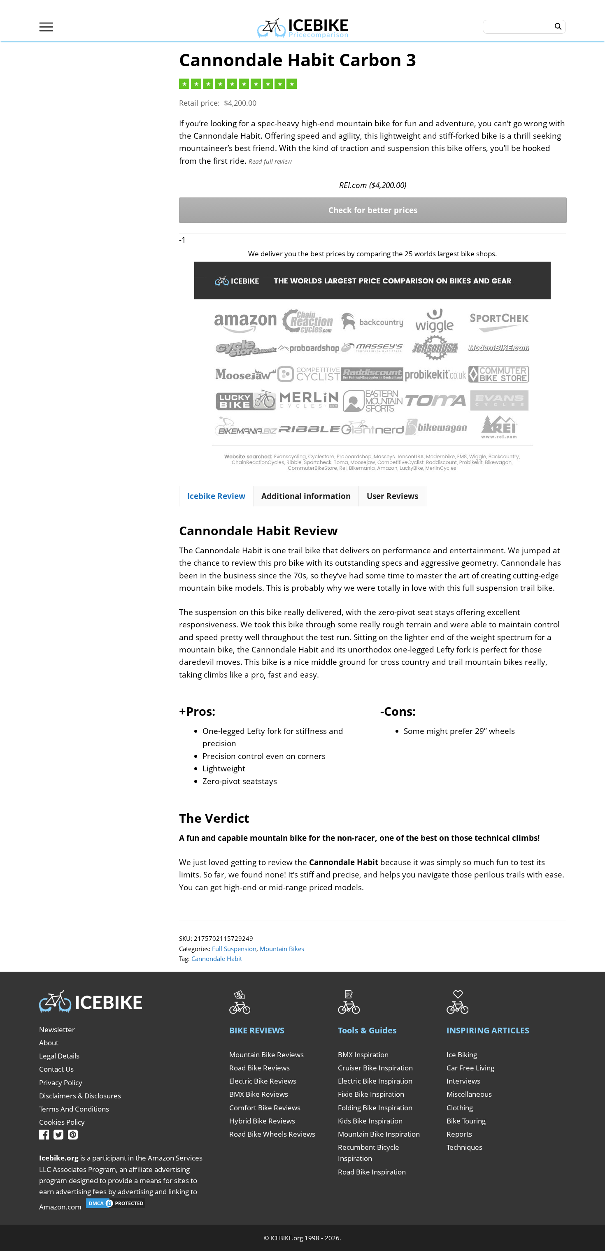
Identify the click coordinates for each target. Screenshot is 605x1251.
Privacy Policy (60, 1082)
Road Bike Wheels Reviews (272, 1134)
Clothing (460, 1107)
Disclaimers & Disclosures (80, 1095)
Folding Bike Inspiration (375, 1107)
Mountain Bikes (282, 949)
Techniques (464, 1147)
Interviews (463, 1081)
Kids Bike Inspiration (370, 1121)
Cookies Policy (62, 1122)
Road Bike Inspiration (372, 1172)
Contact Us (56, 1069)
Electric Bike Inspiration (375, 1081)
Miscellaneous (469, 1094)
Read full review (270, 161)
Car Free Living (470, 1067)
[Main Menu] (46, 27)
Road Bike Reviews (259, 1067)
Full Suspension (234, 949)
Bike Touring (466, 1121)
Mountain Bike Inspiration (379, 1134)
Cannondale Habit (216, 958)
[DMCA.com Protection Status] (116, 1207)
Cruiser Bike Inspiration (375, 1067)
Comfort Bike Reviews (264, 1107)
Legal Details (59, 1056)
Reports (459, 1134)
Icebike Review (216, 496)
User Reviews (392, 496)
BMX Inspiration (363, 1054)
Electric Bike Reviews (262, 1081)
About (48, 1042)
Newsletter (57, 1029)
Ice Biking (462, 1054)
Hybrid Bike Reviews (262, 1121)
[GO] (558, 27)
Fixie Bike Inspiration (371, 1094)
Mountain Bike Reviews (266, 1054)
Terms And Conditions (74, 1109)
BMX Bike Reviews (258, 1094)
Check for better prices (372, 210)
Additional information (306, 496)
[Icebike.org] (302, 27)
